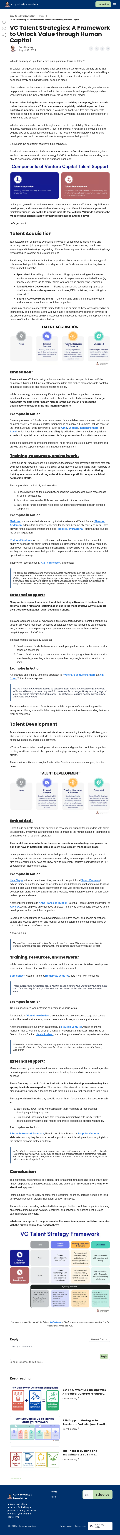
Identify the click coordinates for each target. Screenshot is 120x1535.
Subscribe (103, 4)
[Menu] (114, 4)
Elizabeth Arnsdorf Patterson (27, 1133)
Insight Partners (89, 427)
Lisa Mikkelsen (44, 1034)
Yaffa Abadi (55, 1322)
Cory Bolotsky (26, 47)
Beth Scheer (17, 975)
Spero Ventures (90, 880)
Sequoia (73, 427)
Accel (13, 431)
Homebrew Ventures (57, 975)
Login (104, 1356)
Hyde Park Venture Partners (78, 674)
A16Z (64, 427)
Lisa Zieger (16, 880)
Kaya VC (15, 906)
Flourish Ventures (71, 1027)
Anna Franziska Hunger (53, 903)
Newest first (97, 1339)
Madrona (15, 521)
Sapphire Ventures (89, 1133)
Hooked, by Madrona (70, 529)
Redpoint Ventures (21, 540)
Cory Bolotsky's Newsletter (22, 16)
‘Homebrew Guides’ (37, 1015)
